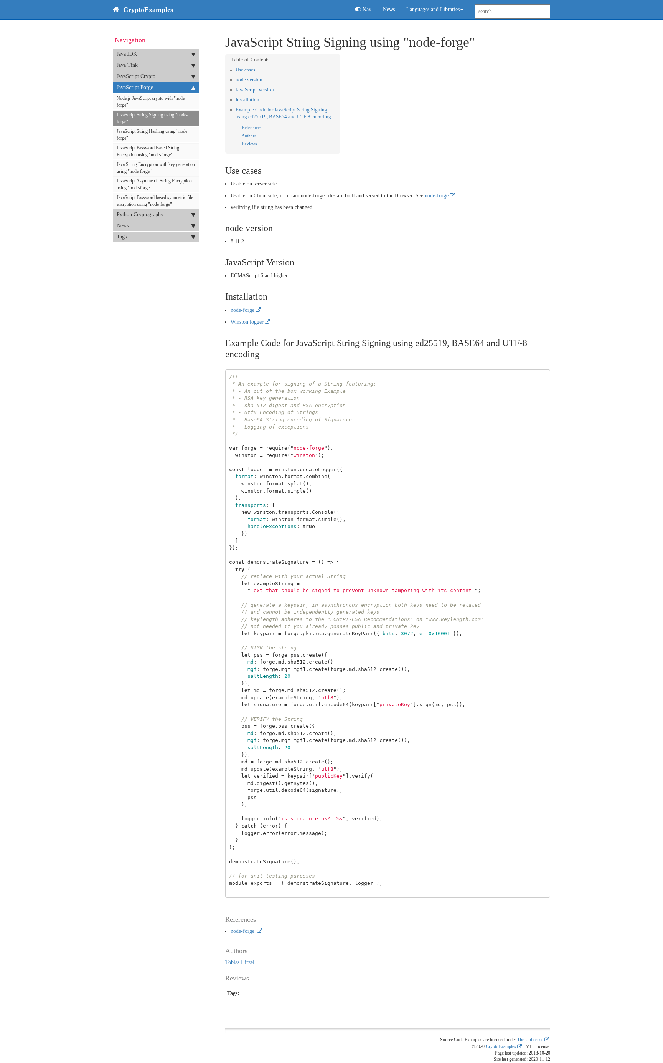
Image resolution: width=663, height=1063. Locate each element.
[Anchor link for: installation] (261, 99)
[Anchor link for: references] (263, 127)
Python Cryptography (140, 214)
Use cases (245, 70)
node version (249, 80)
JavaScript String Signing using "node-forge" (152, 118)
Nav (366, 9)
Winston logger (247, 322)
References (251, 127)
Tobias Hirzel (239, 962)
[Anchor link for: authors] (258, 135)
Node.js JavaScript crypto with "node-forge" (151, 102)
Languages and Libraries (433, 9)
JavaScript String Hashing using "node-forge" (153, 135)
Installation (247, 100)
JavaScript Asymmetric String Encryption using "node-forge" (154, 184)
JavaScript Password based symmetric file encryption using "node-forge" (155, 201)
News (389, 9)
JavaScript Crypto (136, 76)
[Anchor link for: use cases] (257, 69)
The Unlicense (530, 1039)
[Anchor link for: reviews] (259, 143)
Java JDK (127, 54)
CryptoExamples (501, 1046)
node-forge (437, 196)
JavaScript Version (255, 90)
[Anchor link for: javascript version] (276, 89)
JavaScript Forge (135, 87)
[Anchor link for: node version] (264, 79)
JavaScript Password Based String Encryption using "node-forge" (148, 151)
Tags (122, 237)
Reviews (249, 143)
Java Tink (127, 65)
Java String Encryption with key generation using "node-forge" (156, 168)
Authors (249, 135)
